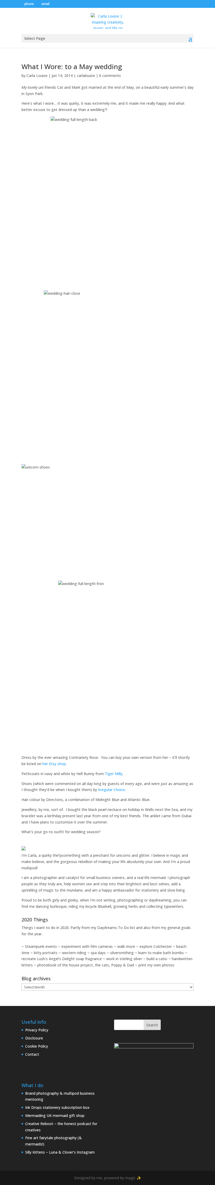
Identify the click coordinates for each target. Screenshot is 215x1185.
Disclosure (34, 1038)
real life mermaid (151, 877)
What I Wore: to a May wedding (72, 66)
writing (109, 900)
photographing (130, 900)
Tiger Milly (113, 773)
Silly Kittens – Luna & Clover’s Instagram (60, 1152)
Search (152, 1024)
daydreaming (160, 900)
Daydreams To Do (113, 927)
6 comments (110, 75)
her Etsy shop (54, 763)
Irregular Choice (111, 789)
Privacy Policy (36, 1029)
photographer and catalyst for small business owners (79, 877)
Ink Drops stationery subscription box (57, 1107)
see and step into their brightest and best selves (127, 883)
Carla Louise (36, 75)
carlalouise (86, 75)
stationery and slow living (163, 890)
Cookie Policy (36, 1046)
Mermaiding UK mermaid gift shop (54, 1115)
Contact (32, 1054)
